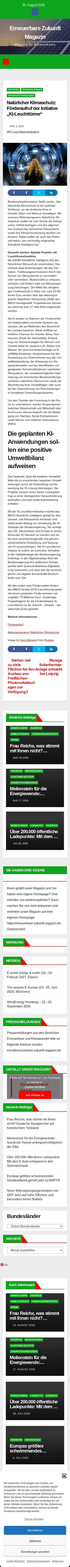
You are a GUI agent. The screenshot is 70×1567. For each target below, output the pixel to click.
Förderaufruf (15, 624)
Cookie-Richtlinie (15, 1561)
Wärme (14, 740)
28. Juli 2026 (21, 1413)
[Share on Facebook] (14, 193)
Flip (6, 1264)
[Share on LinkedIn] (51, 193)
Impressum (58, 1561)
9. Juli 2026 (21, 1458)
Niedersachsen (33, 771)
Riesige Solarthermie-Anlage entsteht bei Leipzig (48, 667)
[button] (64, 1476)
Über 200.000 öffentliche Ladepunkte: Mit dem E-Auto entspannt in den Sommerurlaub (33, 1161)
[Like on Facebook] (26, 193)
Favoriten (13, 89)
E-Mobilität (37, 825)
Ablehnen (35, 1541)
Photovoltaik (32, 1440)
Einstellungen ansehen (35, 1551)
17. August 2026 (24, 1369)
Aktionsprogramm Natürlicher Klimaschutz (33, 632)
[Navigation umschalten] (38, 61)
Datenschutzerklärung (38, 1561)
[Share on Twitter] (39, 193)
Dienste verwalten (34, 1519)
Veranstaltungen (32, 89)
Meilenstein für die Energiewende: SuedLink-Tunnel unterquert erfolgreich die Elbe (34, 1142)
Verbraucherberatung (45, 734)
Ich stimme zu (35, 1094)
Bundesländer (19, 728)
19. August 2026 (24, 1325)
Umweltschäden (20, 734)
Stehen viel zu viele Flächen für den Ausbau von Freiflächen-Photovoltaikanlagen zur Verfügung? (21, 676)
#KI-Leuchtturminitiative (23, 132)
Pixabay (49, 640)
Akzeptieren (35, 1530)
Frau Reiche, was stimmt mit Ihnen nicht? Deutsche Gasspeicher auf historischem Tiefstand (31, 1124)
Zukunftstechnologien (21, 95)
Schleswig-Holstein (22, 777)
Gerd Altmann (28, 640)
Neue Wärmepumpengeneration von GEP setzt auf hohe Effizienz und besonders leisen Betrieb (32, 1195)
